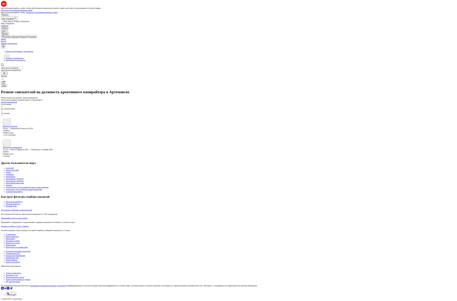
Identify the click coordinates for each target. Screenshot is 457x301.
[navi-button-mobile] (3, 47)
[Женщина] (6, 143)
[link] (5, 33)
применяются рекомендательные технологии (48, 286)
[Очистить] (4, 73)
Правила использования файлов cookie (42, 12)
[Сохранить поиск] (3, 83)
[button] (3, 39)
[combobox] (12, 68)
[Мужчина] (6, 122)
